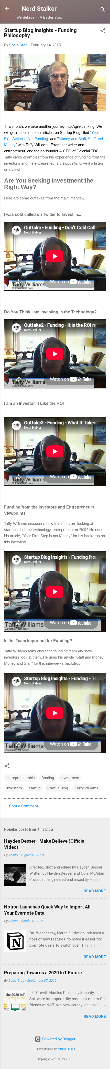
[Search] (103, 10)
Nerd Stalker (39, 8)
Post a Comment (23, 806)
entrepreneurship (20, 778)
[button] (103, 32)
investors (14, 788)
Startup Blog (57, 788)
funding (47, 778)
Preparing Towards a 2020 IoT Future (43, 972)
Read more (95, 891)
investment (70, 778)
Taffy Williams (86, 788)
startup (35, 788)
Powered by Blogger (58, 1039)
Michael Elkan (66, 1049)
